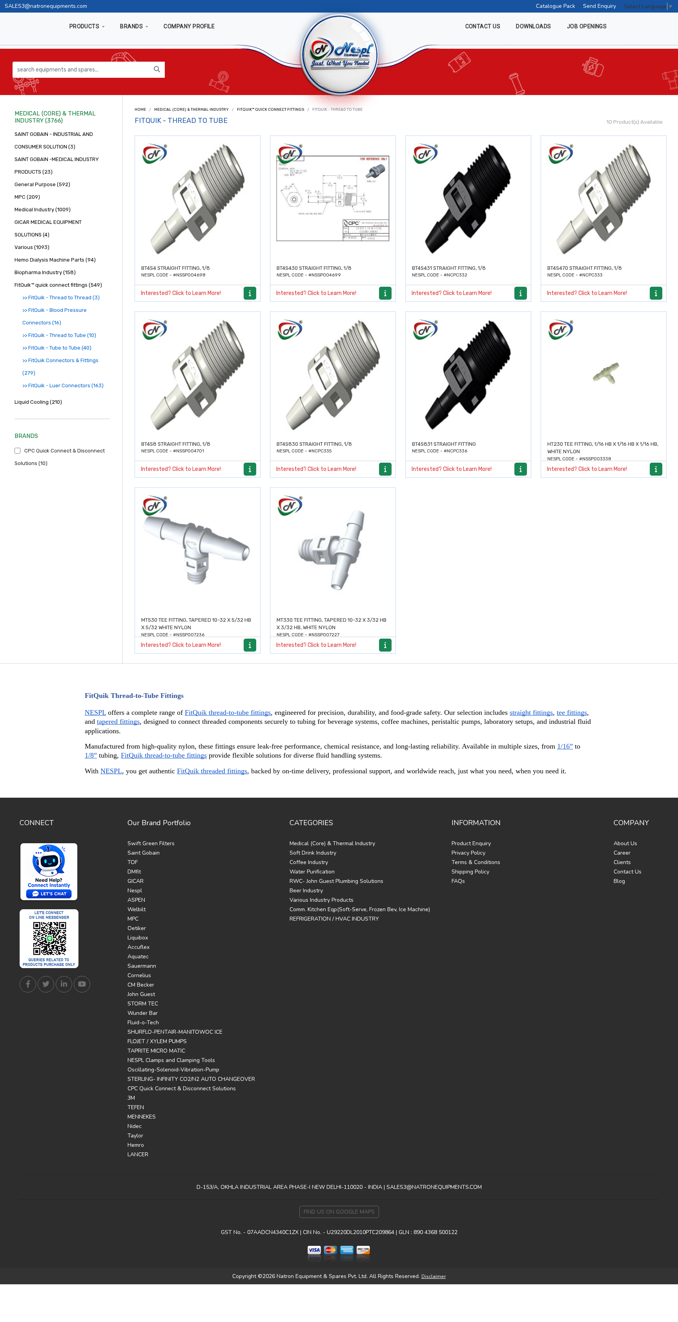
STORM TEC (143, 1003)
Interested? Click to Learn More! (181, 293)
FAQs (458, 881)
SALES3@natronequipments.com (46, 6)
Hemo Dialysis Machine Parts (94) (55, 260)
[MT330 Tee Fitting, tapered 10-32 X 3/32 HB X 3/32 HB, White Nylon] (333, 550)
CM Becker (141, 985)
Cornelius (139, 975)
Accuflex (138, 947)
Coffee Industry (309, 862)
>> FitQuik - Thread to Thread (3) (61, 297)
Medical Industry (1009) (43, 209)
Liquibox (138, 937)
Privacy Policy (468, 853)
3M (131, 1098)
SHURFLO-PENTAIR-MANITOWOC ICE (175, 1032)
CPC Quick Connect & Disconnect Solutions (182, 1088)
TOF (133, 862)
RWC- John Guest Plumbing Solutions (336, 881)
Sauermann (142, 966)
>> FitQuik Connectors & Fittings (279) (60, 366)
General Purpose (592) (42, 184)
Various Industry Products (322, 900)
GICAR (136, 881)
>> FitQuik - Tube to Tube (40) (56, 348)
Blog (619, 881)
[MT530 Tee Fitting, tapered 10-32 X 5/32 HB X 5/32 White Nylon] (197, 550)
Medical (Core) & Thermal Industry (191, 109)
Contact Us (628, 871)
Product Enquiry (471, 843)
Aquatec (138, 956)
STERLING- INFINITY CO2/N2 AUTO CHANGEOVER (191, 1079)
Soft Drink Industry (313, 853)
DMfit (134, 871)
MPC (133, 919)
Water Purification (312, 871)
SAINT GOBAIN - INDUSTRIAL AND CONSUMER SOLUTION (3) (54, 140)
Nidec (135, 1126)
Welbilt (137, 909)
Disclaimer (433, 1276)
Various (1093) (32, 247)
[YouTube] (82, 984)
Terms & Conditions (476, 862)
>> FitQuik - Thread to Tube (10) (59, 335)
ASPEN (136, 900)
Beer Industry (306, 890)
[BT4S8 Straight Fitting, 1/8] (197, 374)
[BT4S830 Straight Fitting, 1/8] (333, 374)
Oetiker (137, 928)
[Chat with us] (51, 872)
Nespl (135, 890)
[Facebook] (28, 984)
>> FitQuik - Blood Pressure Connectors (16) (54, 316)
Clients (622, 862)
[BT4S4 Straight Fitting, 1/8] (197, 198)
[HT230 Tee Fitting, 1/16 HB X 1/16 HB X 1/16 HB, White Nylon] (603, 374)
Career (622, 853)
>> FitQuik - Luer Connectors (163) (63, 385)
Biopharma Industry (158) (45, 272)
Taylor (135, 1135)
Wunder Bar (143, 1013)
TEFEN (136, 1107)
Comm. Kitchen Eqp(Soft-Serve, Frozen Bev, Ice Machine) (360, 909)
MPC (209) (27, 197)
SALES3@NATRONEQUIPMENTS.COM (434, 1187)
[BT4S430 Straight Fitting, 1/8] (333, 198)
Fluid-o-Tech (143, 1022)
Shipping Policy (470, 871)
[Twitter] (46, 984)
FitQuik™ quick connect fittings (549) (58, 285)
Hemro (136, 1145)
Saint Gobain (144, 853)
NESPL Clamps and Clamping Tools (171, 1060)
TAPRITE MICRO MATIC (156, 1051)
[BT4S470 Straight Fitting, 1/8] (603, 198)
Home (140, 109)
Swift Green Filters (151, 843)
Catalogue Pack (555, 6)
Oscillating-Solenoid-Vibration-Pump (173, 1069)
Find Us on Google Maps (339, 1212)
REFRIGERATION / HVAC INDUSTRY (334, 919)
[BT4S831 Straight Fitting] (468, 374)
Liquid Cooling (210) (38, 402)
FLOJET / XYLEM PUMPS (157, 1041)
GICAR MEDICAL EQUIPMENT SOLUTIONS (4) (48, 228)
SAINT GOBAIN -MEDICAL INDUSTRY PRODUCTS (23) (57, 165)
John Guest (141, 994)
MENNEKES (142, 1117)
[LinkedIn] (64, 984)
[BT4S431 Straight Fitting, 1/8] (468, 198)
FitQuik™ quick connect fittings (270, 109)
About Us (625, 843)
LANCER (138, 1154)
